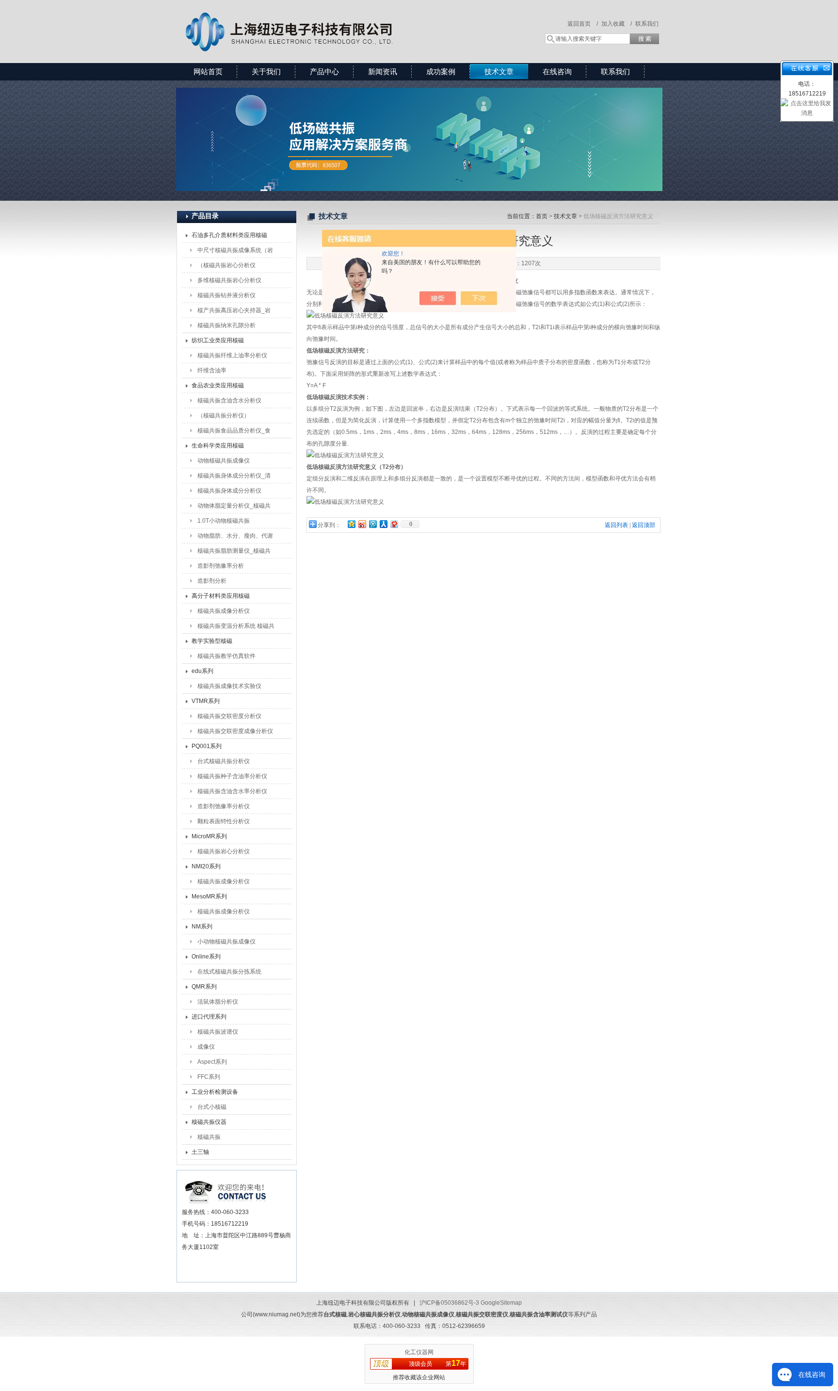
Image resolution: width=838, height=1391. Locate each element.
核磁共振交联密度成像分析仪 (235, 731)
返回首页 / (582, 23)
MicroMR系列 (209, 836)
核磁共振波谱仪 (217, 1031)
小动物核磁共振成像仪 (226, 941)
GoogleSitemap (501, 1302)
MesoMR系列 (209, 896)
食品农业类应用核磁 (218, 385)
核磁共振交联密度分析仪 (229, 716)
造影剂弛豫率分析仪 (223, 806)
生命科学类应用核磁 (218, 445)
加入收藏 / (616, 23)
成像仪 (206, 1046)
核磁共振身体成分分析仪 (229, 490)
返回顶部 (643, 525)
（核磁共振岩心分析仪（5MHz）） (226, 267)
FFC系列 (208, 1076)
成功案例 (440, 71)
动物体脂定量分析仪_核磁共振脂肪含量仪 (234, 507)
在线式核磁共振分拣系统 (229, 971)
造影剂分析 (211, 580)
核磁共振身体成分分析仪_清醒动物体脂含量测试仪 (234, 477)
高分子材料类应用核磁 (221, 595)
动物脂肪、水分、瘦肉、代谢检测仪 (235, 537)
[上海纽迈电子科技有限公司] (317, 22)
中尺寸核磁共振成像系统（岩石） (235, 252)
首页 (542, 216)
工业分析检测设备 (215, 1091)
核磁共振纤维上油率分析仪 (232, 355)
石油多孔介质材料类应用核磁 (229, 235)
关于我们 (266, 71)
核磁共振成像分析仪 (223, 611)
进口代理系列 (209, 1016)
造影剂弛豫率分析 (220, 565)
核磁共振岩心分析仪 (223, 851)
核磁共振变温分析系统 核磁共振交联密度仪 (235, 628)
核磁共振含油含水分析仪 (229, 400)
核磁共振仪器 (209, 1122)
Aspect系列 (212, 1061)
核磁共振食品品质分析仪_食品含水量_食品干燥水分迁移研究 (234, 432)
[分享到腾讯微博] (372, 524)
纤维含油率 (211, 370)
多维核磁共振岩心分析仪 (229, 280)
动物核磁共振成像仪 (223, 460)
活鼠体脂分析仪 (217, 1001)
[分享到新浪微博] (361, 524)
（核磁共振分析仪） (223, 415)
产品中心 (324, 71)
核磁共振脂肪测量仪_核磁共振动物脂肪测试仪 (234, 552)
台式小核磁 (211, 1106)
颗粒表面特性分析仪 (223, 821)
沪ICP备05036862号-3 (449, 1302)
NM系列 (202, 926)
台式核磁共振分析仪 (223, 761)
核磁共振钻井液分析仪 (226, 295)
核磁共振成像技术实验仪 (229, 686)
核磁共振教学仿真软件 (226, 656)
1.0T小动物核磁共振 (223, 520)
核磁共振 (209, 1137)
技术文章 (499, 71)
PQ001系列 (207, 746)
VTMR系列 (206, 701)
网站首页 (208, 71)
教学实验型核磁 (212, 641)
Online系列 (206, 956)
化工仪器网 (419, 1352)
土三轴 (200, 1152)
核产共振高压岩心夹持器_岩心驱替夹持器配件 (234, 312)
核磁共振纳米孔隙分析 (226, 325)
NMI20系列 (206, 866)
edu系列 (202, 671)
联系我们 (647, 23)
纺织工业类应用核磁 (218, 340)
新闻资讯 (382, 71)
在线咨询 (557, 71)
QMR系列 (204, 986)
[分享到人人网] (383, 524)
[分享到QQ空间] (351, 524)
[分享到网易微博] (393, 524)
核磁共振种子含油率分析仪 (232, 776)
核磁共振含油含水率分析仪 (232, 791)
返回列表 (616, 525)
